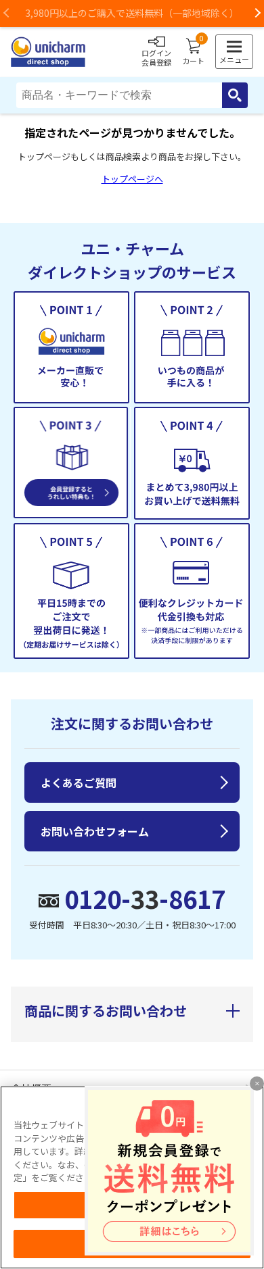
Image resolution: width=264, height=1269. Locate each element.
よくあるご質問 (78, 782)
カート (193, 52)
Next (257, 13)
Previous (7, 13)
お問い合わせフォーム (95, 831)
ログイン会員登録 (156, 57)
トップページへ (132, 178)
